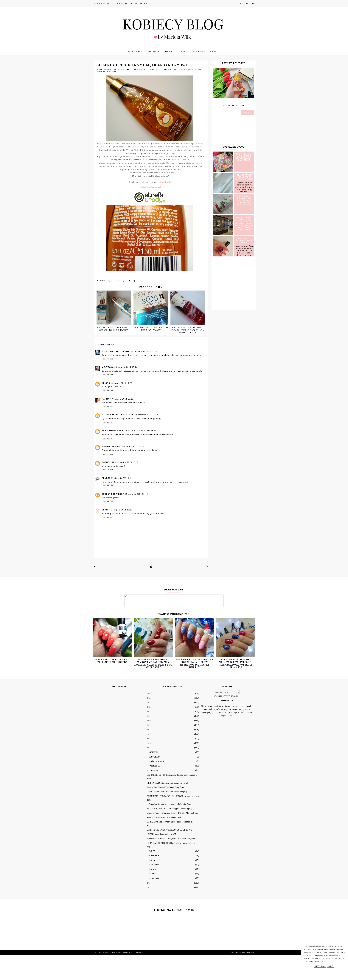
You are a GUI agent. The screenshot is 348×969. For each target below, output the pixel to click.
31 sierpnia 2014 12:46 (136, 494)
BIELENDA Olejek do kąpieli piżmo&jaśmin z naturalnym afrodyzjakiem (187, 330)
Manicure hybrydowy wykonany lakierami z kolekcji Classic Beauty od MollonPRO (153, 663)
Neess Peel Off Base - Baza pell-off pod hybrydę (112, 660)
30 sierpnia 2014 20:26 (132, 446)
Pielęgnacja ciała (173, 69)
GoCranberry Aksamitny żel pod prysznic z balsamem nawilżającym (244, 200)
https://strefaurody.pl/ (150, 187)
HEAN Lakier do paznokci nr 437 (161, 834)
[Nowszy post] (94, 566)
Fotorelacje (198, 51)
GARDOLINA (108, 462)
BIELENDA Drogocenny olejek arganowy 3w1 (167, 783)
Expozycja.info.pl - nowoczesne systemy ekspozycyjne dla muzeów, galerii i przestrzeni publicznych (244, 223)
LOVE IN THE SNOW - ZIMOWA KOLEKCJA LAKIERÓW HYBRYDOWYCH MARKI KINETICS (194, 663)
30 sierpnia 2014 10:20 (120, 383)
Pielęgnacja (153, 51)
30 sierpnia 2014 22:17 (126, 462)
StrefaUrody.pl (166, 182)
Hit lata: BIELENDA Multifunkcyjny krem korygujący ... (171, 808)
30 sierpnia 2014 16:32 (146, 415)
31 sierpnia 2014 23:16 (120, 510)
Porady (184, 51)
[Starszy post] (207, 566)
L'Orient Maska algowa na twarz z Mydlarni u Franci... (170, 804)
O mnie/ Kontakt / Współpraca (131, 3)
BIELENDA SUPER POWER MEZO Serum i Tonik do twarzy (113, 329)
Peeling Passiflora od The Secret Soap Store (165, 787)
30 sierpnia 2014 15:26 (121, 399)
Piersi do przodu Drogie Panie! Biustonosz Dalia (244, 177)
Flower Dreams (111, 446)
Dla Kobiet (215, 51)
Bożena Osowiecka (113, 494)
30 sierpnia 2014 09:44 (125, 367)
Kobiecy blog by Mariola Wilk (121, 952)
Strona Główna (102, 3)
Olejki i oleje (155, 69)
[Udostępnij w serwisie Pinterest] (134, 281)
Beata (105, 510)
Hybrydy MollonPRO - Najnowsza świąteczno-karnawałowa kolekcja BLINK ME (235, 663)
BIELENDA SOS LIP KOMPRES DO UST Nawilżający (151, 329)
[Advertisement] (233, 283)
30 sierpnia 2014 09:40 (146, 351)
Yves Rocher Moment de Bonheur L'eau (164, 817)
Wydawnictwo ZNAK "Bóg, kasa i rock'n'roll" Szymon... (171, 839)
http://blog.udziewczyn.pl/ (118, 415)
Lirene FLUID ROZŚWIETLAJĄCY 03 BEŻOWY (169, 830)
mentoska (108, 367)
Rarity (106, 399)
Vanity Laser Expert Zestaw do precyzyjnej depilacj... (170, 791)
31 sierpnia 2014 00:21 (122, 478)
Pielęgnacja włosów (106, 71)
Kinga (105, 383)
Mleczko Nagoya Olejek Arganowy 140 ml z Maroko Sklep (172, 813)
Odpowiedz (108, 359)
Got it (330, 966)
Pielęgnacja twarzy (194, 69)
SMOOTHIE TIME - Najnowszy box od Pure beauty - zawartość (244, 157)
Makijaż (169, 51)
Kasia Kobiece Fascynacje (117, 430)
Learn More (319, 966)
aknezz (106, 478)
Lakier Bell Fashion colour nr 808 (244, 240)
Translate (234, 696)
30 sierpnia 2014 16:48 (145, 430)
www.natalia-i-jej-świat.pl (118, 351)
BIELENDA (141, 69)
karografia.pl (248, 952)
